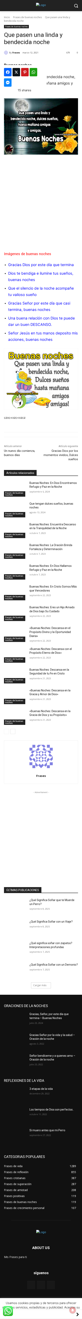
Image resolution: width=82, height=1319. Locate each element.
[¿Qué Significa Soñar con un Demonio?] (15, 970)
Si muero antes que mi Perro (47, 1130)
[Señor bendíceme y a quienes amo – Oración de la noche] (15, 1061)
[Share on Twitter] (16, 72)
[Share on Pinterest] (25, 72)
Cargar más (39, 985)
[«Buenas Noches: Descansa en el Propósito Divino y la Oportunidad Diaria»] (15, 634)
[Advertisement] (41, 201)
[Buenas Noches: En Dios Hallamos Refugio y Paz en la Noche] (15, 572)
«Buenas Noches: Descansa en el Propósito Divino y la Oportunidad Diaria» (50, 631)
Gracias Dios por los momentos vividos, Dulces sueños (61, 455)
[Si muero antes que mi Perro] (15, 1136)
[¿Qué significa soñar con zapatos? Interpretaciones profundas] (15, 949)
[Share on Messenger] (8, 82)
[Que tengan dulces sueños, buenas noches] (15, 509)
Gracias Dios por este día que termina (41, 264)
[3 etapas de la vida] (15, 1095)
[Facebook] (31, 1285)
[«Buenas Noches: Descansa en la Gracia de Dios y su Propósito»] (15, 717)
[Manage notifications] (72, 1310)
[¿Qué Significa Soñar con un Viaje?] (15, 927)
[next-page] (12, 731)
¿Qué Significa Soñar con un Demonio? (53, 964)
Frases (16, 52)
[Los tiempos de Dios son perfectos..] (15, 1115)
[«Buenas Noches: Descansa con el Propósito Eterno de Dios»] (15, 655)
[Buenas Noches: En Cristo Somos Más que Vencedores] (15, 592)
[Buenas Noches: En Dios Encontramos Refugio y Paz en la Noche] (15, 489)
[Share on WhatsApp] (33, 72)
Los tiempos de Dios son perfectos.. (51, 1109)
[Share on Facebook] (8, 72)
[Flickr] (41, 1285)
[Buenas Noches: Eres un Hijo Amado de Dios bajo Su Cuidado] (15, 613)
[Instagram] (51, 1285)
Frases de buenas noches (27, 17)
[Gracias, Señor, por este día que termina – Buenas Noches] (15, 1020)
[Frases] (6, 53)
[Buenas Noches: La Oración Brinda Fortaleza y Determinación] (15, 551)
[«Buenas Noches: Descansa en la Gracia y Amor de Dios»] (15, 696)
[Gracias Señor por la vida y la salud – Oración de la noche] (15, 1041)
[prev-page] (6, 731)
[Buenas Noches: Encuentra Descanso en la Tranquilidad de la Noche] (15, 530)
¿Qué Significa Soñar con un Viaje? (51, 921)
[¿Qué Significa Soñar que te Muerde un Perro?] (15, 906)
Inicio (7, 17)
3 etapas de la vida (41, 1088)
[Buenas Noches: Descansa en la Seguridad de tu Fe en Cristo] (15, 675)
